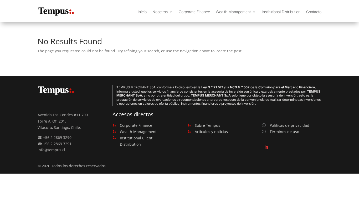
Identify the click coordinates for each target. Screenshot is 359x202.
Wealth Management (233, 11)
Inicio (142, 11)
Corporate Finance (194, 11)
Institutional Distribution (281, 11)
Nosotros (160, 11)
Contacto (313, 11)
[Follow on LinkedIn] (266, 147)
